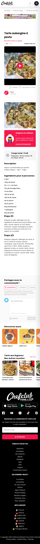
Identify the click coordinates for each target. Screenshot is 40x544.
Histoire (20, 487)
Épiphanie (20, 449)
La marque (20, 479)
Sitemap (31, 539)
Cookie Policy (21, 539)
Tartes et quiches (32, 10)
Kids (20, 465)
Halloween (20, 459)
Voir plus (33, 357)
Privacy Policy (11, 539)
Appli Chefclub (20, 490)
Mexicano (21, 523)
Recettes (7, 10)
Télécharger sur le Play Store (28, 405)
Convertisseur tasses (20, 470)
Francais (21, 510)
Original (20, 467)
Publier (31, 318)
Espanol (21, 521)
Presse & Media (20, 493)
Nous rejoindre (20, 501)
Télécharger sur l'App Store (11, 405)
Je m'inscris (20, 437)
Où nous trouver (20, 485)
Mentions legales (20, 495)
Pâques (20, 457)
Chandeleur (20, 451)
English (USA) (21, 518)
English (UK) (21, 515)
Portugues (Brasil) (21, 529)
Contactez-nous (20, 498)
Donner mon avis (29, 43)
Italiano (21, 526)
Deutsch (21, 513)
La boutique (20, 482)
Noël (20, 462)
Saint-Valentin (20, 454)
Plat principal (18, 10)
